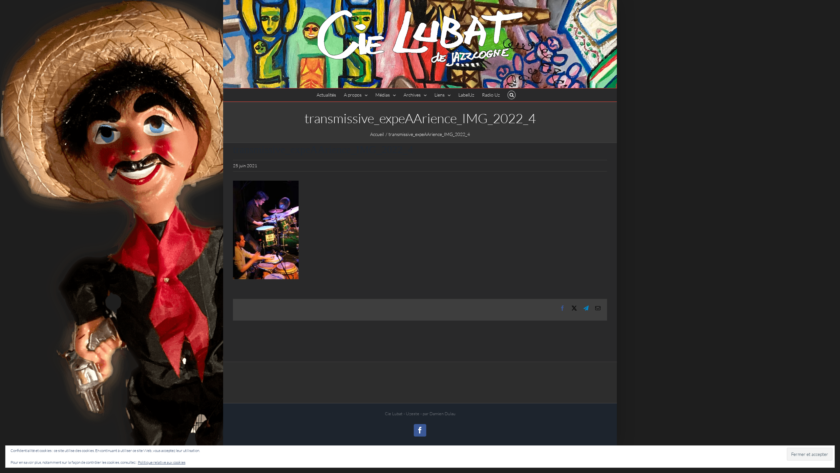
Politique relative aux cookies (161, 462)
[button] (512, 94)
